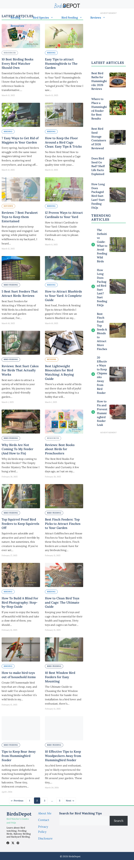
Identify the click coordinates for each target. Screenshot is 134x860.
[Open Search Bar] (12, 34)
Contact (43, 820)
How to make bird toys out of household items (19, 675)
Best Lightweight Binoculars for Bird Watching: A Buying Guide (59, 372)
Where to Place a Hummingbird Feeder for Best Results (99, 108)
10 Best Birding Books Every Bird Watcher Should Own (17, 63)
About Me (44, 813)
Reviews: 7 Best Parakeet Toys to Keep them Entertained (20, 217)
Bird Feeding (69, 17)
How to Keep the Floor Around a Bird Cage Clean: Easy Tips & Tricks (63, 142)
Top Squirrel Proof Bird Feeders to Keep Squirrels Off (20, 523)
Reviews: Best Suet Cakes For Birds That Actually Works (20, 370)
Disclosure (45, 838)
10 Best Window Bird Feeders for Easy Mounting (60, 677)
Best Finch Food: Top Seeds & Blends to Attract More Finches (102, 331)
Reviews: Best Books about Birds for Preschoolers (60, 449)
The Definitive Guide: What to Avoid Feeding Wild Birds (102, 245)
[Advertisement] (108, 451)
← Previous (17, 800)
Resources (17, 26)
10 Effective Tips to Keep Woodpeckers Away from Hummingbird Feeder (63, 756)
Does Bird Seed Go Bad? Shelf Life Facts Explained (98, 166)
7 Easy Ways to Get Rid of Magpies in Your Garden (20, 140)
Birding (15, 17)
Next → (70, 800)
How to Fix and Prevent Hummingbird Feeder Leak (102, 413)
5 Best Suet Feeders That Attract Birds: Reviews (20, 293)
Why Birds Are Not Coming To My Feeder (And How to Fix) (17, 449)
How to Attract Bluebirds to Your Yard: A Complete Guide (63, 295)
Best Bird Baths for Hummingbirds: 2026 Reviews (99, 81)
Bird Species (41, 17)
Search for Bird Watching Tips (80, 813)
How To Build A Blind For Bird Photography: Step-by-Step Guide (20, 602)
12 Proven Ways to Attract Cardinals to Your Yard (64, 215)
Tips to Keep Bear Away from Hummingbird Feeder (19, 756)
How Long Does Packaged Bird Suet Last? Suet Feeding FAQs (98, 195)
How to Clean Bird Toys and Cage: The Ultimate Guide (62, 602)
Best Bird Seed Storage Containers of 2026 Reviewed (98, 138)
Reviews (95, 17)
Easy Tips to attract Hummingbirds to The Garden (61, 63)
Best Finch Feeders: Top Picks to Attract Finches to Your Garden (62, 523)
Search (118, 821)
